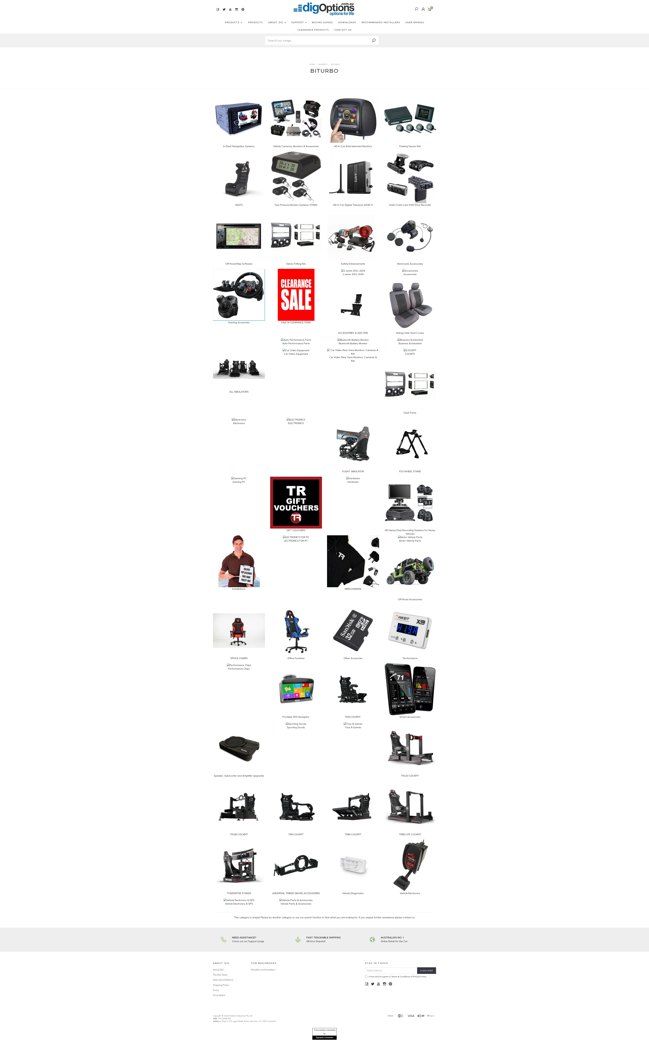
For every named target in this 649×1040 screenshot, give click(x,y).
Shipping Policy (221, 985)
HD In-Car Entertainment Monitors (353, 146)
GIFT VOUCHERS (296, 530)
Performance (410, 658)
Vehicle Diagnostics (353, 893)
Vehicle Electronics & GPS (239, 903)
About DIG (276, 22)
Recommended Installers (381, 22)
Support (298, 22)
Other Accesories (353, 658)
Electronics (239, 423)
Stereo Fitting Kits (296, 263)
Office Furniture (296, 658)
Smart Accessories (410, 716)
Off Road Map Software (239, 263)
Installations (239, 588)
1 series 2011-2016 (353, 274)
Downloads (347, 22)
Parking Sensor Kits (410, 146)
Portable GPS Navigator (296, 716)
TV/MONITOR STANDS (239, 893)
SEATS (239, 204)
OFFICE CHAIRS (239, 658)
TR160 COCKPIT (239, 834)
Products (232, 22)
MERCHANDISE (353, 588)
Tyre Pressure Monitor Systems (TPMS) (295, 204)
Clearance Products (313, 29)
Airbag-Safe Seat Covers (410, 332)
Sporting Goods (296, 727)
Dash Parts (410, 412)
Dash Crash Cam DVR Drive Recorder (410, 204)
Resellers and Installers (263, 969)
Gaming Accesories (239, 322)
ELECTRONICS (296, 423)
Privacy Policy (419, 976)
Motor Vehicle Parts (410, 540)
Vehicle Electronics (410, 893)
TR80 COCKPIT (353, 834)
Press (216, 990)
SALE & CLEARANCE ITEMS (296, 322)
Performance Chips (239, 668)
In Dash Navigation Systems (239, 146)
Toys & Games (353, 727)
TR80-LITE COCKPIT (410, 834)
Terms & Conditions (401, 976)
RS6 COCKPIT (353, 716)
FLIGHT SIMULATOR (353, 471)
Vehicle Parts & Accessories (296, 903)
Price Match (219, 995)
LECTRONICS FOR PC (296, 540)
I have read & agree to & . (397, 976)
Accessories (410, 274)
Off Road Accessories (410, 599)
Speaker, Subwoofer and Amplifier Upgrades (239, 775)
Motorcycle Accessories (410, 263)
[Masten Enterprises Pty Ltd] (324, 9)
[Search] (373, 40)
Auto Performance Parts (296, 343)
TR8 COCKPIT (296, 834)
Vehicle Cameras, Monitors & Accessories (296, 146)
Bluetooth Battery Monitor (353, 343)
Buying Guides (322, 22)
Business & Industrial (410, 343)
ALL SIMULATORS (239, 391)
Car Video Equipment (296, 353)
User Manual (414, 22)
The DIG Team (220, 974)
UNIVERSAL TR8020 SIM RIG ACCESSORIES (296, 893)
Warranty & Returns (223, 979)
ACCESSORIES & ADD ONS (353, 332)
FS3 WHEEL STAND (410, 471)
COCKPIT (410, 353)
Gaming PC (239, 481)
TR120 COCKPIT (410, 775)
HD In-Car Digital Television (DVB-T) (353, 204)
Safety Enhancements (353, 263)
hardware (352, 481)
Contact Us (343, 29)
